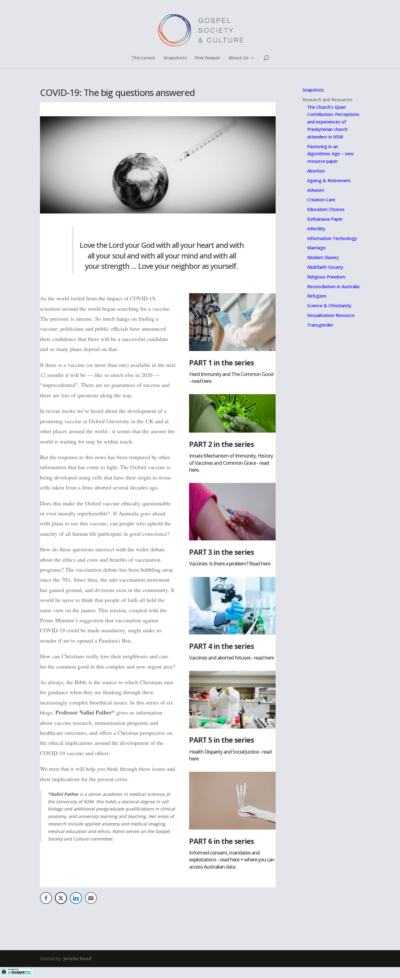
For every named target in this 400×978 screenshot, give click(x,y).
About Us (238, 58)
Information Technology (332, 238)
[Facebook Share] (46, 898)
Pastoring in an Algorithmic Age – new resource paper (330, 153)
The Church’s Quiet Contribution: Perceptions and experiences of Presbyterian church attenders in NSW (333, 122)
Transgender (320, 325)
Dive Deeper (207, 58)
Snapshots (175, 58)
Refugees (317, 296)
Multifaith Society (325, 267)
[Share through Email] (91, 898)
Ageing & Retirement (329, 180)
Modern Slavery (323, 257)
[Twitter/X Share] (61, 898)
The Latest (143, 58)
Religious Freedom (326, 277)
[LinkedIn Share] (76, 898)
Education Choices (326, 209)
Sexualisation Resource (331, 315)
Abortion (316, 171)
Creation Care (321, 200)
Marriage (316, 248)
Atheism (315, 190)
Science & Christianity (329, 305)
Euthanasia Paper (325, 219)
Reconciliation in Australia (333, 286)
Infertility (316, 229)
